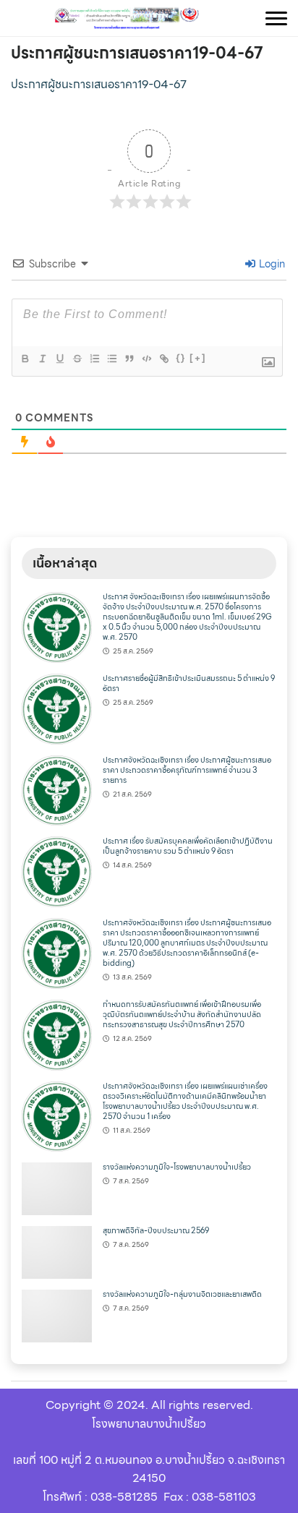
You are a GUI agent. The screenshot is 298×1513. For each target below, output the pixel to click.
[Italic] (42, 358)
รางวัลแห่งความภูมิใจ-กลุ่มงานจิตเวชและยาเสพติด (182, 1294)
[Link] (163, 358)
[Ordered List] (94, 358)
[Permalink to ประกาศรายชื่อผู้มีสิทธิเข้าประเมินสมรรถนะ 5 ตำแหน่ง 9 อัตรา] (57, 708)
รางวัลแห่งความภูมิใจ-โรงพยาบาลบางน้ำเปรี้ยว (177, 1167)
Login (271, 264)
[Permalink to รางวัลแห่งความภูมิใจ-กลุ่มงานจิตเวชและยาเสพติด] (57, 1315)
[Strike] (76, 358)
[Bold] (24, 358)
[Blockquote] (128, 358)
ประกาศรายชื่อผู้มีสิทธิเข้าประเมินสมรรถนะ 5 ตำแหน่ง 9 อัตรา (189, 683)
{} (181, 358)
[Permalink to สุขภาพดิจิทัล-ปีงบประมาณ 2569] (57, 1251)
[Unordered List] (111, 358)
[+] (198, 358)
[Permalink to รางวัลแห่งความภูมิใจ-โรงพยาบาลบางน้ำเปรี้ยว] (57, 1188)
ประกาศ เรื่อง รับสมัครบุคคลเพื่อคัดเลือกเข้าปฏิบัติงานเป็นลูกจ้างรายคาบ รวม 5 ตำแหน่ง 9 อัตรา (188, 846)
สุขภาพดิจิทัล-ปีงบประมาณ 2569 (156, 1231)
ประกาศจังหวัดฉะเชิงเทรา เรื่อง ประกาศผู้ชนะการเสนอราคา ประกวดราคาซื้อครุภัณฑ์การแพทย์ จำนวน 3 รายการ (187, 770)
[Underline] (59, 358)
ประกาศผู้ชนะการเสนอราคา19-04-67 (137, 53)
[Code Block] (146, 358)
